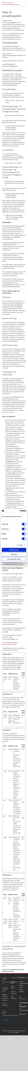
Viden (21, 985)
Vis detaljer (20, 545)
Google (10, 749)
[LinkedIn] (6, 1019)
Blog (21, 989)
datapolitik (22, 1014)
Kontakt (22, 991)
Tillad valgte (14, 554)
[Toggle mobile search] (21, 6)
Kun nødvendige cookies (14, 559)
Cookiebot (15, 650)
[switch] (24, 529)
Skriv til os (5, 1005)
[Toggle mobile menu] (25, 6)
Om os (21, 987)
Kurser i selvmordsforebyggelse (23, 982)
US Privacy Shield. (9, 412)
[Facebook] (3, 1019)
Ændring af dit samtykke (9, 644)
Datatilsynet (13, 494)
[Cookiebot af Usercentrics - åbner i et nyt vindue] (19, 511)
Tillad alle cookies (14, 549)
